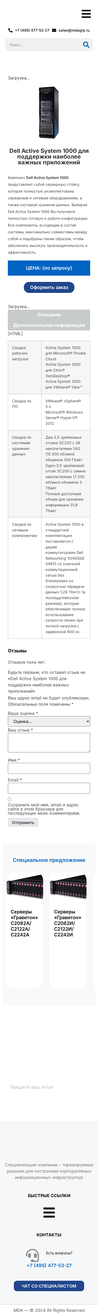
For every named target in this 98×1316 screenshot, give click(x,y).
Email (15, 780)
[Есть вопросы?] (32, 1255)
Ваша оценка (23, 713)
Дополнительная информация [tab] (49, 325)
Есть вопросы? (59, 1253)
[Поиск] (86, 44)
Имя (14, 760)
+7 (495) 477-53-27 (49, 1265)
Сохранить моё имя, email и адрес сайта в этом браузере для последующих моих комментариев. (44, 809)
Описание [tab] (49, 314)
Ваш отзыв (20, 730)
